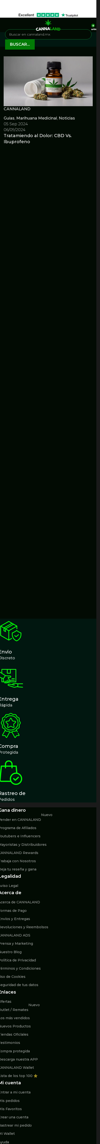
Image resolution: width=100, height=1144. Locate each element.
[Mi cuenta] (86, 25)
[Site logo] (48, 24)
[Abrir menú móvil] (5, 25)
